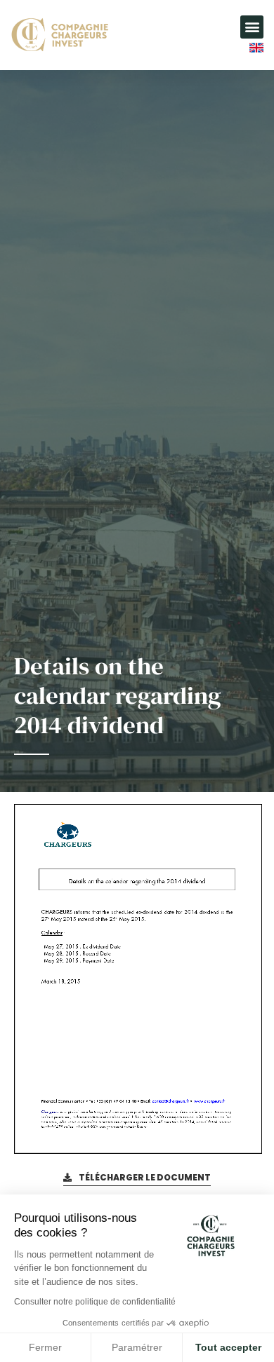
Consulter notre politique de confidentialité (95, 1302)
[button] (251, 27)
